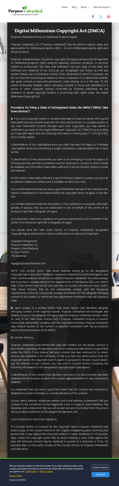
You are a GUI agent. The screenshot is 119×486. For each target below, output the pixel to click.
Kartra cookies (46, 471)
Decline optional (100, 467)
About (84, 7)
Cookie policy (31, 471)
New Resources (101, 7)
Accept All (100, 474)
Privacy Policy (15, 476)
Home (64, 7)
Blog (74, 7)
